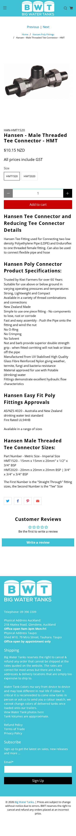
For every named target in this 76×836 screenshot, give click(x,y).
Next (46, 27)
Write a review (38, 542)
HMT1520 (12, 176)
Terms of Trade (14, 729)
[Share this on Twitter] (8, 501)
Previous (33, 27)
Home (25, 34)
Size (6, 168)
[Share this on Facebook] (18, 501)
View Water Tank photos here (24, 712)
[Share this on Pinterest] (28, 501)
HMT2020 (29, 176)
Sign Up (38, 780)
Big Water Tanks (24, 802)
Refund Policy (13, 725)
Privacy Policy (13, 733)
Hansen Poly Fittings (43, 34)
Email (8, 762)
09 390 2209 (28, 612)
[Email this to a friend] (38, 501)
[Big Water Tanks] (38, 8)
